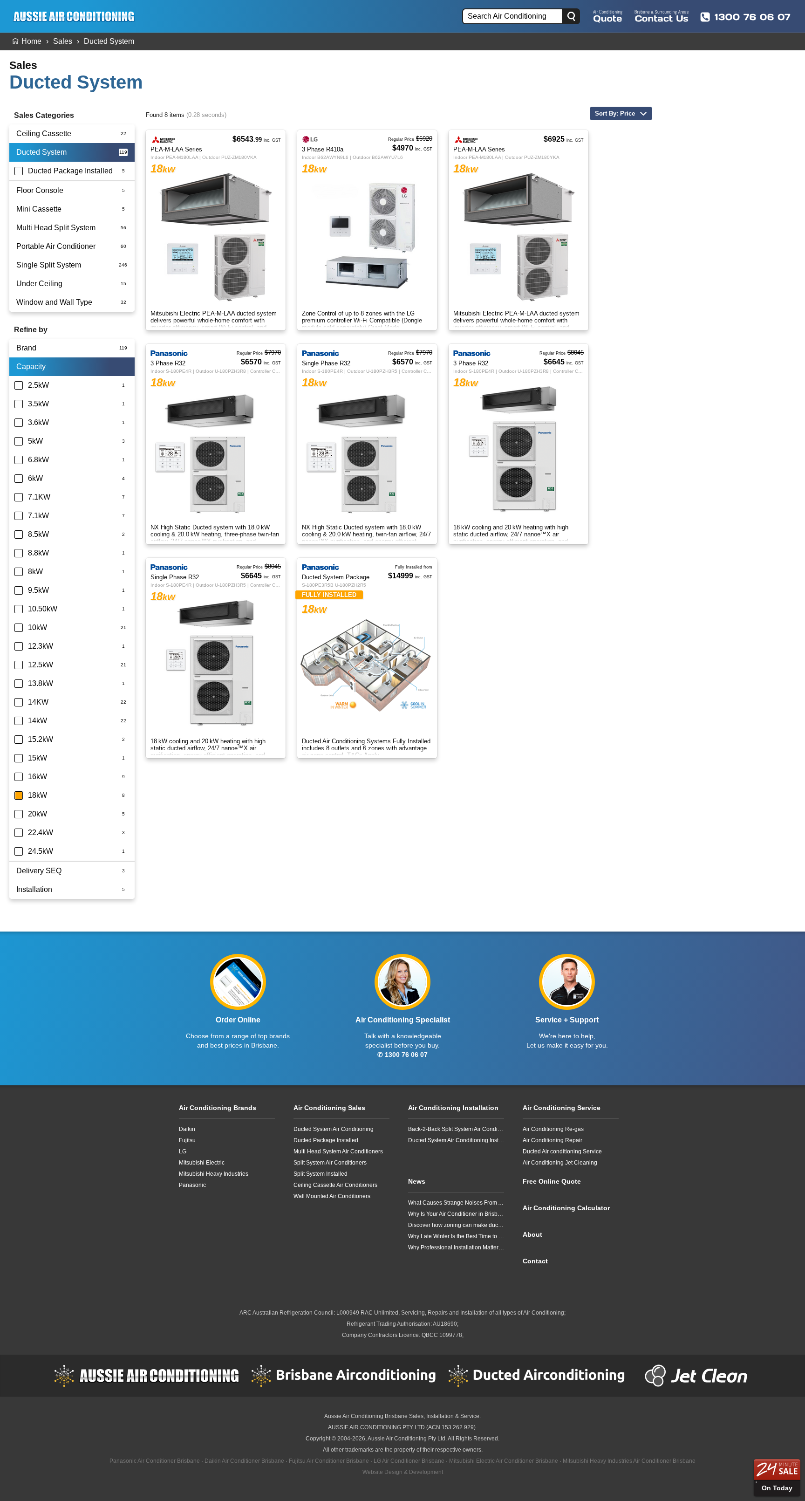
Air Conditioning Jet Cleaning (560, 1162)
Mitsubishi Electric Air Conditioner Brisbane (503, 1461)
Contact (535, 1261)
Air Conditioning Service (561, 1107)
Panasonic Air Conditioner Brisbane (154, 1461)
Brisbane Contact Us (661, 16)
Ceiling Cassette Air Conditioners (335, 1185)
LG (182, 1151)
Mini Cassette (38, 209)
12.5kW (40, 665)
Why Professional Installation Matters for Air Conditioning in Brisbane (456, 1247)
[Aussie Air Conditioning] (77, 16)
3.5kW (38, 404)
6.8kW (38, 460)
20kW (37, 814)
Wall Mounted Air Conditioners (331, 1196)
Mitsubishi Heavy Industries (213, 1174)
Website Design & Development (402, 1472)
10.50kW (42, 609)
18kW (37, 795)
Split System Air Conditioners (330, 1162)
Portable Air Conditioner (56, 246)
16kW (37, 777)
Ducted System (109, 41)
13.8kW (40, 683)
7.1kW (38, 516)
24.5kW (40, 851)
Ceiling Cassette (43, 133)
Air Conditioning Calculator (566, 1208)
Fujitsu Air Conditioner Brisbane (329, 1461)
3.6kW (38, 422)
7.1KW (39, 497)
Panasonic (192, 1185)
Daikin (187, 1129)
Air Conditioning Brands (217, 1107)
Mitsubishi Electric (202, 1162)
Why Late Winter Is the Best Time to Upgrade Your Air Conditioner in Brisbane (456, 1236)
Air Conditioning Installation (453, 1107)
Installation (34, 889)
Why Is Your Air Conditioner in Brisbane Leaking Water (456, 1214)
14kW (37, 721)
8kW (35, 572)
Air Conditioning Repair (552, 1140)
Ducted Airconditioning (541, 1375)
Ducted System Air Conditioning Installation (456, 1140)
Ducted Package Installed (70, 171)
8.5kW (38, 534)
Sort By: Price (615, 113)
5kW (35, 441)
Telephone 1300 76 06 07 (745, 17)
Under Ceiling (39, 284)
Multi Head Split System (56, 228)
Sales (62, 41)
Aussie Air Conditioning (147, 1375)
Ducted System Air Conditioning (333, 1129)
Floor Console (39, 190)
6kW (35, 478)
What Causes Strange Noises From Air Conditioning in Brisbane (456, 1202)
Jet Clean (698, 1375)
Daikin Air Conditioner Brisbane (244, 1461)
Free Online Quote (607, 16)
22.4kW (40, 832)
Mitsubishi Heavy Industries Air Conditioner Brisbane (629, 1461)
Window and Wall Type (54, 302)
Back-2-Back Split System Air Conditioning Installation (456, 1129)
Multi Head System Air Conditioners (338, 1151)
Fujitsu (187, 1140)
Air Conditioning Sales (329, 1107)
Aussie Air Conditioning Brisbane (366, 1416)
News (416, 1181)
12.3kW (40, 646)
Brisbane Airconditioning (344, 1375)
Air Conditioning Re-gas (553, 1129)
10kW (37, 627)
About (532, 1234)
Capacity (31, 366)
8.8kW (38, 553)
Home (31, 41)
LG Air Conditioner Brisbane (409, 1461)
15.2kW (40, 739)
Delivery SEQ (38, 871)
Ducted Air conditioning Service (562, 1151)
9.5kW (38, 590)
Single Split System (48, 265)
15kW (37, 758)
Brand (26, 348)
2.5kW (38, 385)
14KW (38, 702)
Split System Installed (320, 1174)
